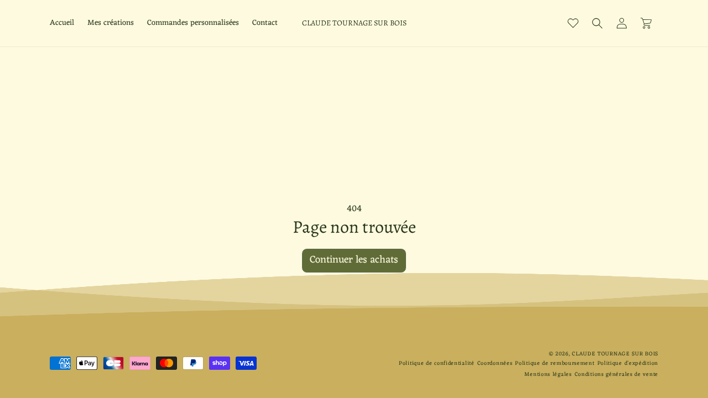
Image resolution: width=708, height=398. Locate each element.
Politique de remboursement (554, 363)
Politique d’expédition (627, 363)
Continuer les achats (354, 260)
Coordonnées (495, 363)
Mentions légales (547, 374)
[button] (597, 23)
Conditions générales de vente (616, 374)
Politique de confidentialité (437, 363)
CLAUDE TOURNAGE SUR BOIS (615, 354)
